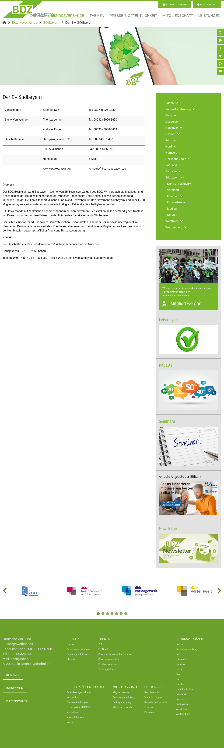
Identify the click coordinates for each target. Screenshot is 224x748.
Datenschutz (17, 701)
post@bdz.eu (20, 659)
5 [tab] (117, 614)
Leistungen (168, 319)
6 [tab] (121, 614)
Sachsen (180, 699)
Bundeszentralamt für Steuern (115, 654)
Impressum (14, 688)
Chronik (70, 659)
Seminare (167, 421)
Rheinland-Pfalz (184, 689)
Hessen (180, 669)
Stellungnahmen (107, 669)
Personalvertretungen (78, 649)
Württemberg (183, 713)
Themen (104, 639)
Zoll (100, 644)
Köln (178, 674)
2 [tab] (103, 614)
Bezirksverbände (24, 22)
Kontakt (13, 675)
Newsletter (168, 528)
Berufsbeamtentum (109, 659)
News (69, 722)
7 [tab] (126, 614)
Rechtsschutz (151, 692)
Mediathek (72, 712)
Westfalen (181, 709)
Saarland (181, 694)
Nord (178, 679)
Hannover (181, 664)
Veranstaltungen (75, 717)
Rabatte (165, 365)
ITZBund (103, 649)
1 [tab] (98, 614)
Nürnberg (181, 684)
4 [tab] (112, 614)
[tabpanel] (30, 591)
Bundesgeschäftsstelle (78, 654)
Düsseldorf (182, 659)
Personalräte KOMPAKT (79, 707)
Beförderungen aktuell (78, 692)
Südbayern (51, 22)
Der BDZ (72, 639)
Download (149, 712)
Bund (178, 654)
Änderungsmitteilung (124, 697)
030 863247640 (22, 654)
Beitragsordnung (122, 702)
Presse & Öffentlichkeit (86, 687)
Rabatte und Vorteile (155, 702)
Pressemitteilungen (77, 702)
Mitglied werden (121, 692)
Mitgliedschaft (125, 687)
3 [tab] (108, 614)
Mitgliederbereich (122, 707)
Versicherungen (153, 697)
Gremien (71, 644)
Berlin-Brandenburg (186, 649)
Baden (179, 644)
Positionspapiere (107, 664)
